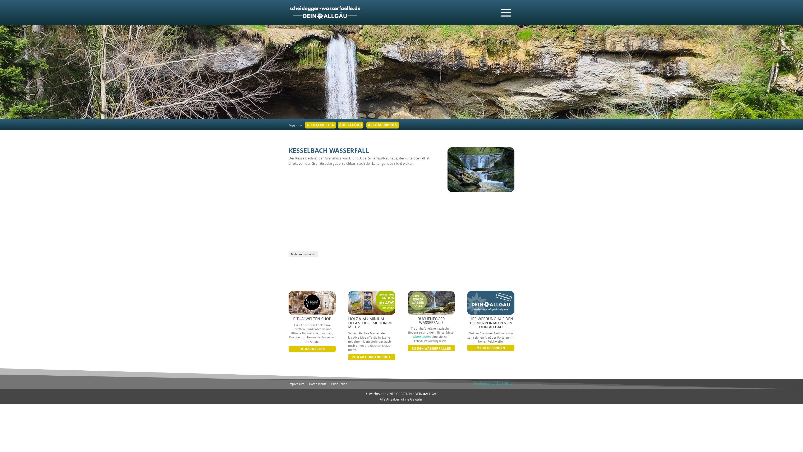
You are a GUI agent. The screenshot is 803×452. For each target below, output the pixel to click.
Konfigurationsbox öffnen (494, 383)
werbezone (377, 394)
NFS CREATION (401, 394)
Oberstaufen (422, 337)
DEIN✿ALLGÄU (426, 394)
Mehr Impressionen (303, 254)
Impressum (296, 384)
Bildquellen (339, 384)
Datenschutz (318, 384)
